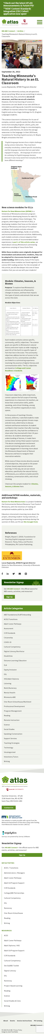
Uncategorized (9, 752)
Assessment (8, 628)
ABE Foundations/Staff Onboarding (17, 615)
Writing (7, 761)
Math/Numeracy (10, 688)
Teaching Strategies (12, 743)
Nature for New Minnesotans (13, 501)
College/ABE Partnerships (14, 893)
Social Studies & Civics (12, 1001)
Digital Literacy (10, 971)
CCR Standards (9, 633)
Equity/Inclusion (10, 670)
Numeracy (8, 908)
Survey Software (24, 837)
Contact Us (8, 807)
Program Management (13, 711)
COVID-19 (7, 642)
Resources (7, 930)
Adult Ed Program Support (14, 883)
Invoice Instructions (24, 1021)
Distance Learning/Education (15, 660)
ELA (5, 665)
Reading (7, 715)
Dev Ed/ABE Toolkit (11, 965)
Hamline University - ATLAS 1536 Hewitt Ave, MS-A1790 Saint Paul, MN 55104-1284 (12, 798)
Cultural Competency (12, 647)
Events (12, 1021)
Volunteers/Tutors (11, 757)
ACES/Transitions (10, 619)
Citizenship (8, 637)
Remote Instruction (11, 720)
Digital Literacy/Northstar (14, 651)
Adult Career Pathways (12, 624)
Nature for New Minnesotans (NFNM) (17, 211)
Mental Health (9, 692)
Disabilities (8, 656)
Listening (7, 683)
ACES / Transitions (11, 868)
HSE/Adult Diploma (11, 679)
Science (7, 725)
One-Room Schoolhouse (13, 913)
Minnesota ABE (10, 697)
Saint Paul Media (13, 1032)
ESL (5, 674)
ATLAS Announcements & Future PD (18, 4)
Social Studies (9, 729)
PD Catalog (38, 1021)
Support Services (10, 738)
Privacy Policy (17, 1030)
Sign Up (9, 597)
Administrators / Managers (14, 873)
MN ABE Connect (8, 31)
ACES (6, 935)
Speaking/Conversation (13, 734)
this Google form (31, 522)
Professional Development (14, 706)
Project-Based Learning (13, 986)
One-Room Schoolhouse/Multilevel (17, 702)
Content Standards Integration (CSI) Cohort (17, 10)
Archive (20, 31)
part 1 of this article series (24, 242)
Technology (8, 747)
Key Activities (8, 863)
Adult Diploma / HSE (12, 945)
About (5, 1021)
